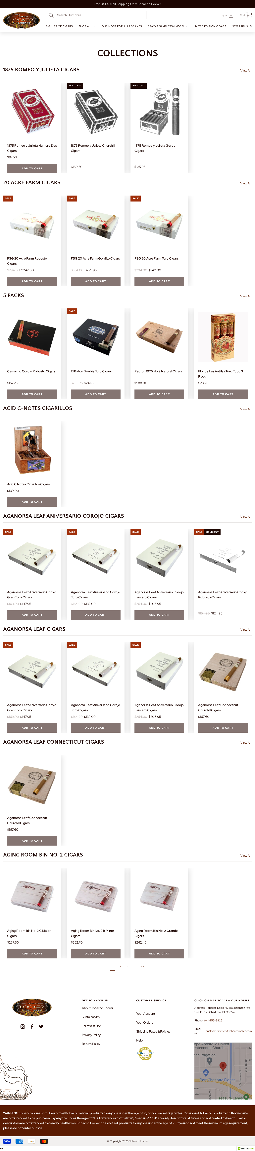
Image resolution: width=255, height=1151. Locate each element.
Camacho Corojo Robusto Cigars (31, 371)
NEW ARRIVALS (242, 26)
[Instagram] (23, 1026)
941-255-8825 (213, 1020)
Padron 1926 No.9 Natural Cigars (158, 371)
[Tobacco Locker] (21, 20)
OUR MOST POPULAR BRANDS (122, 26)
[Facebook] (32, 1026)
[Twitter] (41, 1026)
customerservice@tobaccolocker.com (229, 1031)
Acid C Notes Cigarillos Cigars (28, 484)
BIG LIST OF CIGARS (59, 26)
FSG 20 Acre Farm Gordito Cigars (95, 258)
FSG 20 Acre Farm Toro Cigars (156, 258)
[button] (244, 15)
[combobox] (96, 15)
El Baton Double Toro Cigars (91, 371)
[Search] (51, 15)
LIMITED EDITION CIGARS (209, 26)
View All (245, 70)
